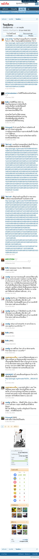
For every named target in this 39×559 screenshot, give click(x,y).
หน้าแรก (5, 9)
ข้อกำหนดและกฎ (35, 557)
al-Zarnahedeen (11, 93)
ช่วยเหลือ (35, 554)
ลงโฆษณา (21, 554)
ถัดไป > (16, 426)
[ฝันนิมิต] (25, 515)
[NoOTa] (19, 509)
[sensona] (14, 526)
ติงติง (7, 102)
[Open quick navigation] (36, 19)
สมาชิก (22, 9)
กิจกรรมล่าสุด (27, 33)
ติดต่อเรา (27, 554)
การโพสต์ (9, 36)
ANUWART (9, 374)
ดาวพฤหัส (25, 539)
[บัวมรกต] (25, 532)
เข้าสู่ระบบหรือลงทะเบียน (29, 1)
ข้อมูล (20, 36)
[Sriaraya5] (19, 515)
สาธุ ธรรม (9, 39)
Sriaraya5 (8, 127)
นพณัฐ (7, 277)
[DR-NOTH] (14, 509)
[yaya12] (25, 509)
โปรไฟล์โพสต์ (11, 33)
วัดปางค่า (8, 144)
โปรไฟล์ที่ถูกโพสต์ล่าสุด (18, 12)
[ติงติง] (14, 515)
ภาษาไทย (4, 554)
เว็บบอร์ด (14, 9)
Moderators (5, 12)
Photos (30, 36)
